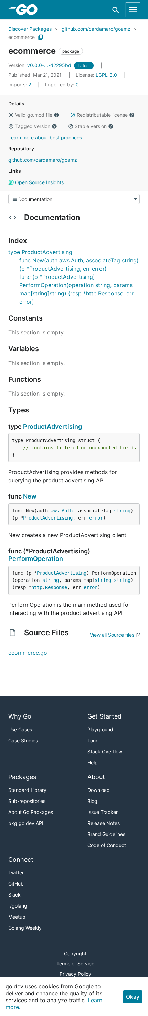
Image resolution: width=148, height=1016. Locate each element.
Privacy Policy (75, 974)
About (96, 777)
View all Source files (112, 635)
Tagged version (33, 126)
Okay (132, 996)
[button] (11, 115)
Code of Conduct (106, 845)
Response (56, 587)
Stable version (90, 126)
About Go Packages (30, 812)
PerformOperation (35, 558)
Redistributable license (102, 115)
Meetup (16, 917)
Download (98, 790)
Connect (20, 859)
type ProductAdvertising (40, 252)
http (36, 587)
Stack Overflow (104, 751)
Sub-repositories (26, 801)
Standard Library (27, 790)
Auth (67, 510)
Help (92, 762)
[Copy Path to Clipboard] (41, 37)
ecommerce (21, 37)
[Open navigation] (133, 10)
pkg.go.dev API (25, 823)
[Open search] (115, 10)
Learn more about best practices (45, 137)
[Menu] (74, 199)
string (122, 510)
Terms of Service (75, 963)
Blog (92, 801)
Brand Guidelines (106, 834)
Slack (14, 895)
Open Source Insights (39, 182)
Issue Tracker (102, 812)
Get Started (104, 716)
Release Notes (103, 823)
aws (55, 510)
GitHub (16, 884)
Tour (92, 740)
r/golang (17, 906)
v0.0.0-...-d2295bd (40, 65)
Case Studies (23, 740)
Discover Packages (30, 29)
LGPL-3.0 (106, 75)
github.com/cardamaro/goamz (96, 29)
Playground (100, 729)
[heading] (29, 9)
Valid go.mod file (34, 115)
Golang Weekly (25, 928)
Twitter (16, 873)
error (96, 518)
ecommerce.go (27, 652)
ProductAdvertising (52, 426)
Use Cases (20, 729)
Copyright (75, 953)
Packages (22, 777)
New (29, 496)
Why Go (19, 716)
